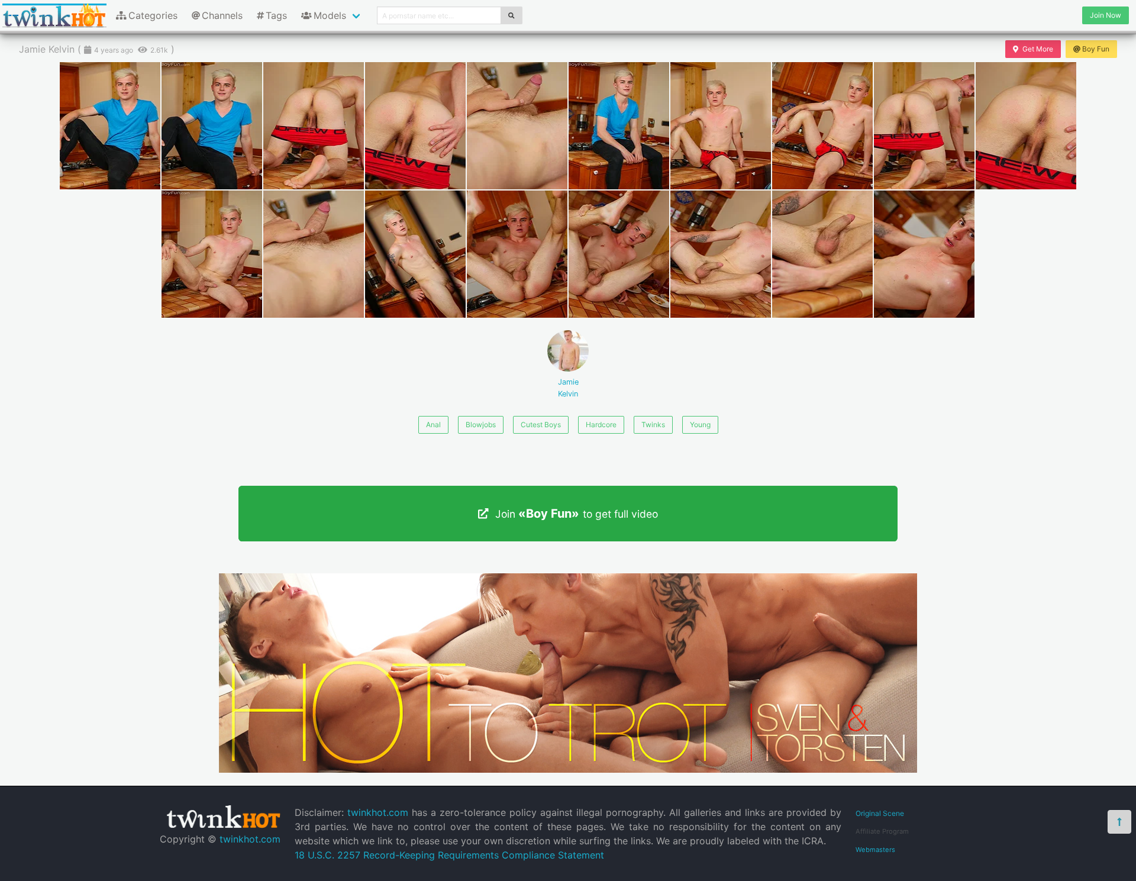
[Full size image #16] (822, 254)
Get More (1037, 48)
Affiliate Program (882, 831)
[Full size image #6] (720, 125)
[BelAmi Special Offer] (568, 769)
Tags (276, 15)
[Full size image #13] (517, 254)
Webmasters (875, 849)
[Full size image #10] (212, 254)
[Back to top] (1119, 822)
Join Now (1105, 15)
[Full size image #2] (313, 125)
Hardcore (601, 424)
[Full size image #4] (517, 125)
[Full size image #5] (619, 125)
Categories (153, 15)
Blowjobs (481, 424)
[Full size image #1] (212, 125)
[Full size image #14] (619, 254)
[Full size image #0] (110, 125)
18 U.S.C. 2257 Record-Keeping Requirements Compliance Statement (449, 855)
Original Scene (880, 813)
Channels (222, 15)
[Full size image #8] (924, 125)
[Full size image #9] (1026, 125)
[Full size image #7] (822, 125)
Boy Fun (1095, 48)
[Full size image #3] (415, 125)
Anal (433, 424)
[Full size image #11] (313, 254)
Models (330, 15)
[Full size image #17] (924, 254)
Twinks (653, 424)
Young (700, 424)
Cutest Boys (541, 424)
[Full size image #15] (720, 254)
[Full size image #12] (415, 254)
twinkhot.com (250, 839)
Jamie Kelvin (568, 387)
